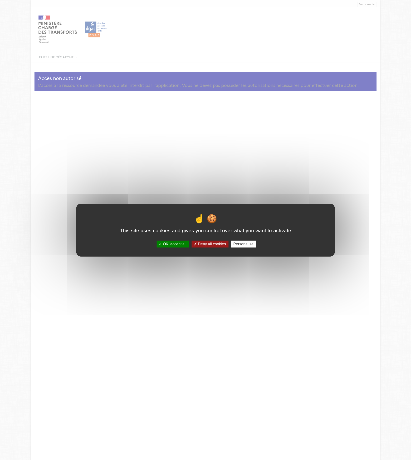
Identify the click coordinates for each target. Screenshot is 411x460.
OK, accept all (174, 244)
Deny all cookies (211, 244)
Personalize (243, 244)
